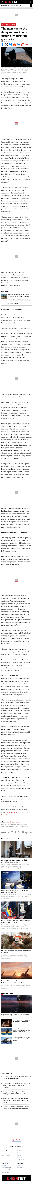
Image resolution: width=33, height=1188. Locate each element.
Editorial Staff (5, 1172)
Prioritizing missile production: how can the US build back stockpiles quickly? (21, 1038)
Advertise (4, 1165)
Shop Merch (20, 1159)
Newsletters (20, 1153)
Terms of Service (6, 1155)
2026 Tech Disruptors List (15, 5)
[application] (16, 1004)
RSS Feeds (20, 1157)
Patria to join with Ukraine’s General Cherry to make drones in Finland (16, 921)
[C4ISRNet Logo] (11, 2)
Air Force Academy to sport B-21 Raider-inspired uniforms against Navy (15, 1015)
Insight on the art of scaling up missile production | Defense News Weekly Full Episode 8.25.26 (21, 1030)
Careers (19, 1168)
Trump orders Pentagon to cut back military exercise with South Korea (14, 1093)
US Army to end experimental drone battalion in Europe (16, 951)
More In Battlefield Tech (10, 839)
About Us (20, 1165)
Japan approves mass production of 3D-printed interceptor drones (14, 861)
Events (19, 1155)
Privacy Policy (6, 1153)
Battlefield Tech (8, 24)
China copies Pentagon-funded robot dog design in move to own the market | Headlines (16, 1085)
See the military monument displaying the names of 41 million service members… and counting (22, 1021)
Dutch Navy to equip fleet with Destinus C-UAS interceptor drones (15, 891)
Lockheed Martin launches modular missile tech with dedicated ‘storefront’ (15, 982)
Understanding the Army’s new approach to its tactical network (18, 295)
